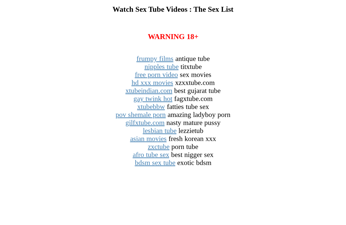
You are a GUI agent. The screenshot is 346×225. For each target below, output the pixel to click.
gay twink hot (152, 98)
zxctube (158, 146)
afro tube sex (151, 154)
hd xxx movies (152, 82)
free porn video (156, 74)
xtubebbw (151, 106)
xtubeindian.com (148, 90)
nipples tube (162, 66)
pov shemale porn (141, 114)
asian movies (148, 138)
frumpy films (155, 58)
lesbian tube (160, 130)
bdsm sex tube (155, 162)
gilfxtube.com (145, 122)
